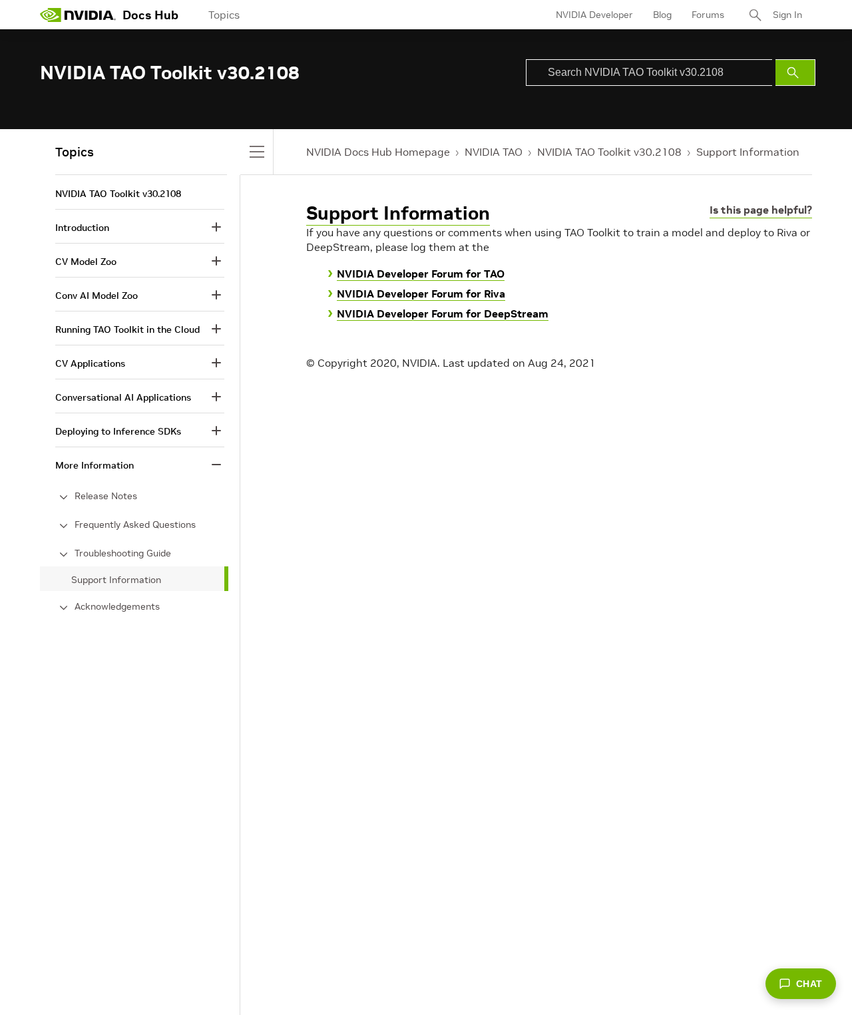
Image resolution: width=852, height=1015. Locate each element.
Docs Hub (150, 15)
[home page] (78, 14)
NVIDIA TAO (494, 151)
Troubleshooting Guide (123, 553)
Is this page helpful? (761, 209)
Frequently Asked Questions (135, 524)
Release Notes (106, 496)
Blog (662, 15)
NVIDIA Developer (594, 15)
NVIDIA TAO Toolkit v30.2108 (609, 151)
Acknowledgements (117, 606)
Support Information (747, 151)
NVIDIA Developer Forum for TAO (421, 273)
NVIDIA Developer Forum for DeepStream (442, 313)
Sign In (787, 15)
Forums (708, 15)
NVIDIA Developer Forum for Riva (421, 293)
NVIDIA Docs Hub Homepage (378, 151)
